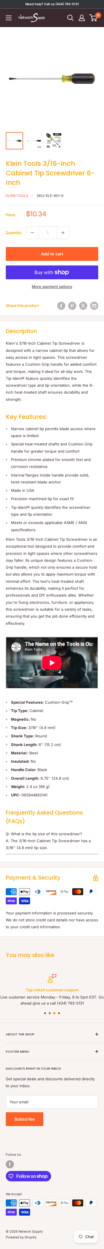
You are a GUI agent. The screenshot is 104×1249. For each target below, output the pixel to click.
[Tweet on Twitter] (83, 306)
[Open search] (70, 18)
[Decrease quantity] (32, 233)
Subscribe (24, 1119)
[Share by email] (94, 306)
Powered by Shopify (21, 1237)
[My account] (82, 18)
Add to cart (52, 253)
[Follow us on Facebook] (10, 1164)
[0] (93, 17)
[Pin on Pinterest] (72, 306)
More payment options (52, 286)
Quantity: (14, 232)
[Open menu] (9, 18)
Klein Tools (17, 195)
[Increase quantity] (63, 233)
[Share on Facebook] (61, 306)
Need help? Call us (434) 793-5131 (52, 4)
